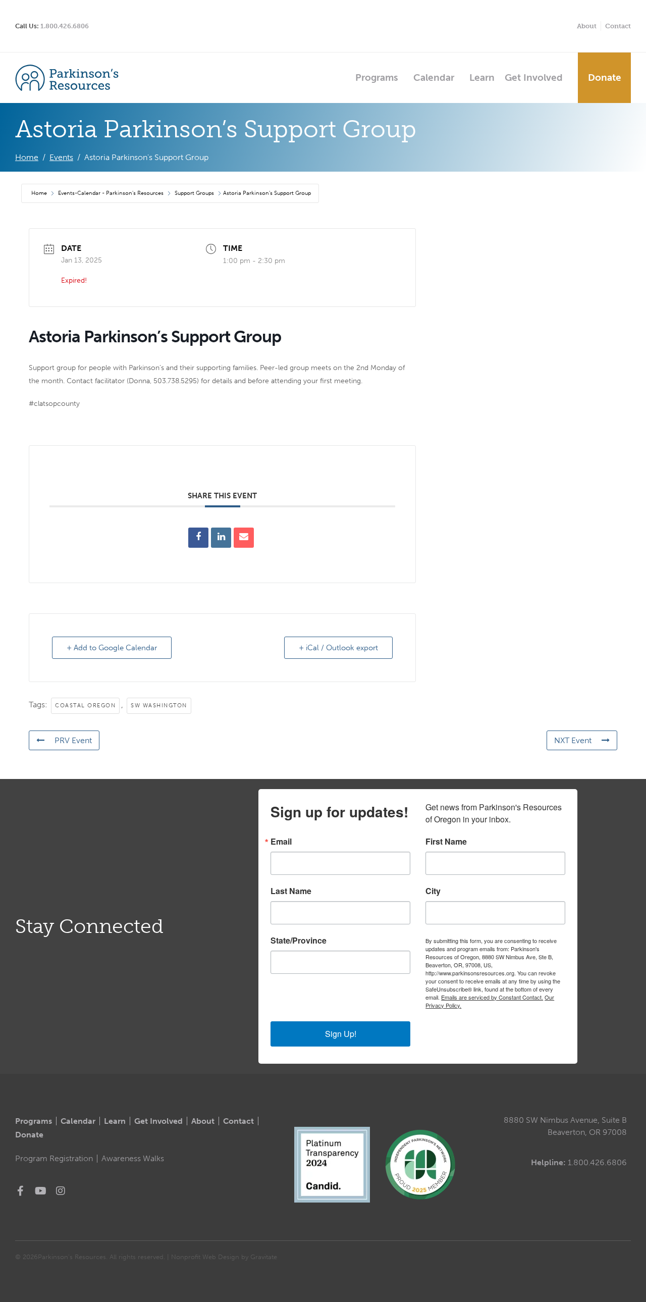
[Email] (244, 538)
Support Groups (194, 193)
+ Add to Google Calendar (112, 647)
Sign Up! (340, 1033)
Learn (482, 77)
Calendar (433, 77)
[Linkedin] (221, 538)
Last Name (291, 891)
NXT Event (572, 740)
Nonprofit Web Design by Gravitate (224, 1257)
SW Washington (159, 705)
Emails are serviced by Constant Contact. (492, 997)
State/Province (299, 940)
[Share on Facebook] (198, 538)
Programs (376, 77)
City (433, 891)
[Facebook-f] (20, 1191)
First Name (446, 842)
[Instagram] (61, 1191)
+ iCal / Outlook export (338, 647)
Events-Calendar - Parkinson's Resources (111, 193)
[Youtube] (40, 1191)
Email (281, 842)
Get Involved (534, 77)
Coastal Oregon (85, 705)
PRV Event (73, 740)
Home (39, 193)
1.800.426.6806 (64, 26)
